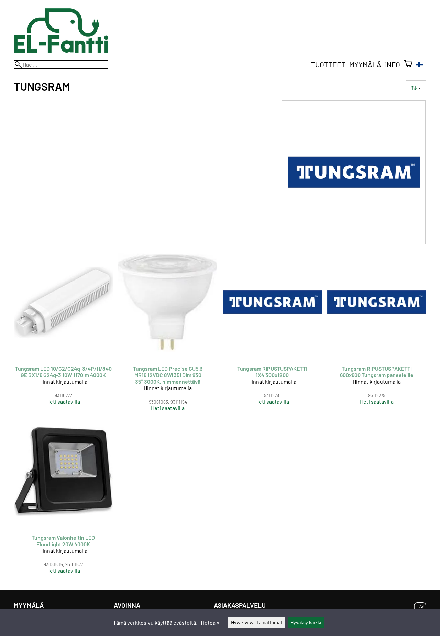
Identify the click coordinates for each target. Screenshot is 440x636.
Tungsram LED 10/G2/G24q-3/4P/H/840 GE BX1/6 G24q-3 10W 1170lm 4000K (63, 371)
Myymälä (365, 64)
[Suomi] (421, 65)
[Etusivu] (61, 50)
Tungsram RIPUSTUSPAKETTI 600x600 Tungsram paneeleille (377, 371)
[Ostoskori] (408, 64)
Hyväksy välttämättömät (256, 622)
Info (392, 64)
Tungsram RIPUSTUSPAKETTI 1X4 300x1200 (272, 371)
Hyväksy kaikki (305, 622)
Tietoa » (210, 622)
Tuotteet (328, 64)
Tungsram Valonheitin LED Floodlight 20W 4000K (63, 540)
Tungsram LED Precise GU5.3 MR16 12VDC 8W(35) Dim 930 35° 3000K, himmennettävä (168, 375)
